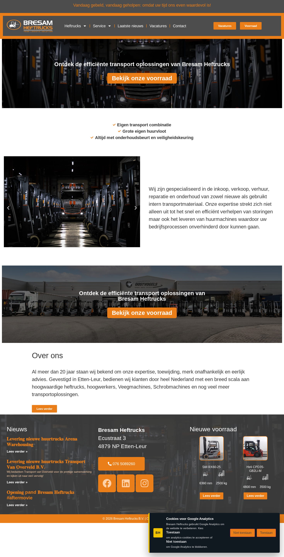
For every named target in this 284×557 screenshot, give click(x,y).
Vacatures (158, 26)
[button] (8, 208)
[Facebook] (107, 483)
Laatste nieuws (130, 26)
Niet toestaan (242, 532)
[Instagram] (144, 483)
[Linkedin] (126, 483)
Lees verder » (17, 451)
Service (99, 26)
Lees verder (211, 495)
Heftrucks (73, 26)
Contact (179, 26)
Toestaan (266, 532)
